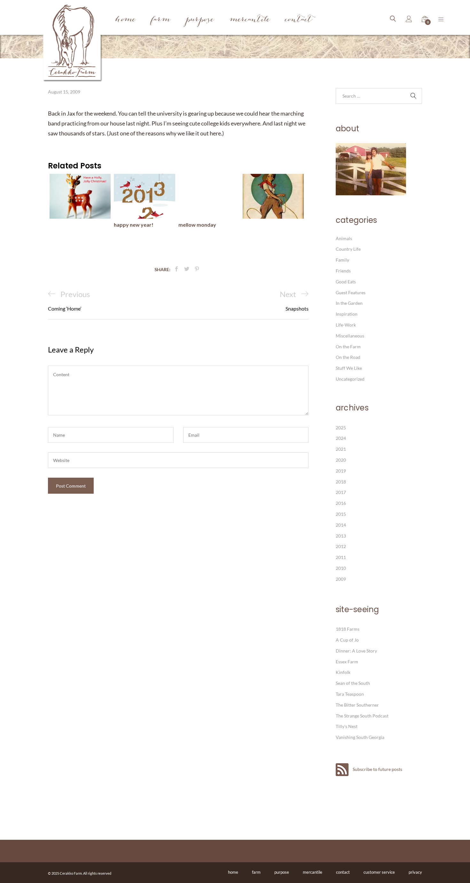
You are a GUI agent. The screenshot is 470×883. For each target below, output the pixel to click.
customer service (379, 872)
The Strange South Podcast (362, 715)
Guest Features (350, 292)
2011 (341, 557)
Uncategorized (350, 379)
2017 (341, 492)
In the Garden (349, 303)
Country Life (348, 249)
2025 (341, 427)
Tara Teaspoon (350, 694)
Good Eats (346, 281)
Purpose (200, 20)
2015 (341, 514)
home (233, 872)
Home (125, 20)
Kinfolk (343, 672)
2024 (341, 438)
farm (256, 872)
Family (342, 260)
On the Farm (348, 346)
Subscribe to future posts (377, 769)
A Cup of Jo (347, 640)
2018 (341, 481)
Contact (298, 20)
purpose (281, 872)
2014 (341, 525)
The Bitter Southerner (357, 705)
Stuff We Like (349, 368)
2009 (341, 579)
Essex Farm (347, 661)
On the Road (348, 357)
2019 (341, 471)
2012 (341, 546)
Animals (344, 238)
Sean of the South (353, 683)
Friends (343, 270)
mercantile (312, 872)
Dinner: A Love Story (356, 650)
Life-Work (346, 325)
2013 (341, 536)
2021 (341, 449)
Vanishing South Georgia (360, 737)
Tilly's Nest (346, 726)
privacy (415, 872)
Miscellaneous (350, 335)
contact (343, 872)
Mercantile (249, 20)
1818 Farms (347, 629)
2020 (341, 460)
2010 (341, 568)
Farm (161, 20)
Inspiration (346, 314)
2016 (341, 503)
